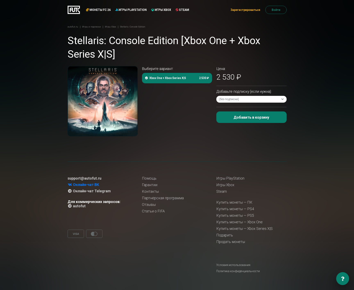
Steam (183, 9)
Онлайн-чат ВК (85, 184)
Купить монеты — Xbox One (239, 222)
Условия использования (233, 265)
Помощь (149, 178)
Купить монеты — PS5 (235, 215)
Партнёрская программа (163, 198)
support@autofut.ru (84, 178)
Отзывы (149, 204)
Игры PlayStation (132, 9)
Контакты (150, 191)
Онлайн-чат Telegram (91, 191)
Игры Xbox (162, 9)
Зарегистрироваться (245, 9)
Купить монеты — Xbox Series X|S (244, 228)
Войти (276, 9)
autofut (79, 206)
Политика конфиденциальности (238, 271)
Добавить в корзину (251, 117)
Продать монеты (230, 242)
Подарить (224, 235)
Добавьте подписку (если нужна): (244, 91)
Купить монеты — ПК (234, 202)
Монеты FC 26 (100, 9)
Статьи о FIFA (153, 211)
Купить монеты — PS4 (235, 209)
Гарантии (149, 185)
